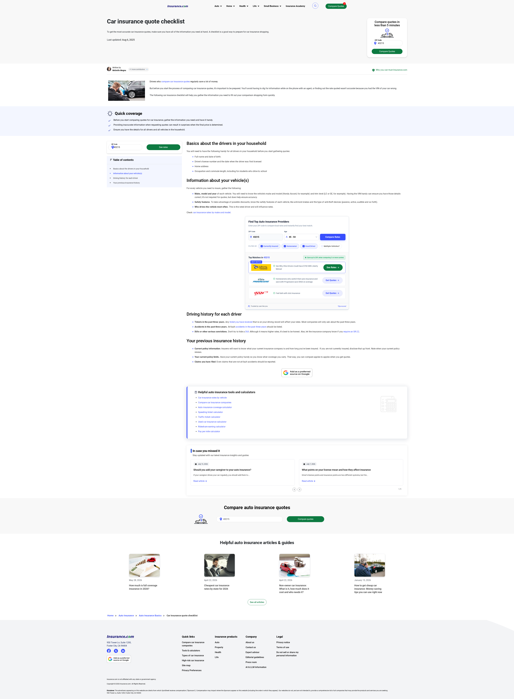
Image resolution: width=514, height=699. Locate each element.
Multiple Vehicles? (332, 246)
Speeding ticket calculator (210, 412)
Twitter (116, 650)
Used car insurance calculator (212, 422)
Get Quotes (331, 280)
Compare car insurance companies (214, 402)
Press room (251, 662)
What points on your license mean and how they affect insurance (336, 469)
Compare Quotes (336, 6)
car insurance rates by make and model (212, 212)
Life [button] (255, 6)
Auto (217, 642)
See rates (163, 147)
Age (285, 232)
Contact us (251, 647)
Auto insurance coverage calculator (215, 407)
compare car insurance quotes (175, 81)
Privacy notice (283, 642)
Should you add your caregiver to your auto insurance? (222, 469)
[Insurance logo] (177, 6)
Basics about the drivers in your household (131, 169)
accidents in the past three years (250, 327)
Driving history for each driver (125, 178)
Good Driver (310, 246)
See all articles (257, 602)
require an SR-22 (351, 331)
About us (250, 642)
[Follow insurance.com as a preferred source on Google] (297, 373)
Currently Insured (270, 246)
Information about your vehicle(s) (127, 173)
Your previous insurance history (126, 183)
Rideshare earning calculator (211, 426)
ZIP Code (251, 232)
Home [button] (229, 6)
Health (218, 652)
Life (217, 657)
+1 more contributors (137, 69)
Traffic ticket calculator (209, 417)
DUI (247, 331)
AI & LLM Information (256, 667)
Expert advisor (252, 652)
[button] (315, 6)
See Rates (331, 267)
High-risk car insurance (193, 660)
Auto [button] (217, 6)
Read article (199, 481)
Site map (186, 665)
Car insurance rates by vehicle (212, 397)
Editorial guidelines (255, 657)
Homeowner (292, 246)
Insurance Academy (295, 6)
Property (219, 647)
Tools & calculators (191, 650)
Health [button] (242, 6)
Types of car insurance (193, 655)
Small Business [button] (271, 6)
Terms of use (282, 647)
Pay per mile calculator (209, 431)
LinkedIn (123, 650)
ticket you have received (241, 322)
